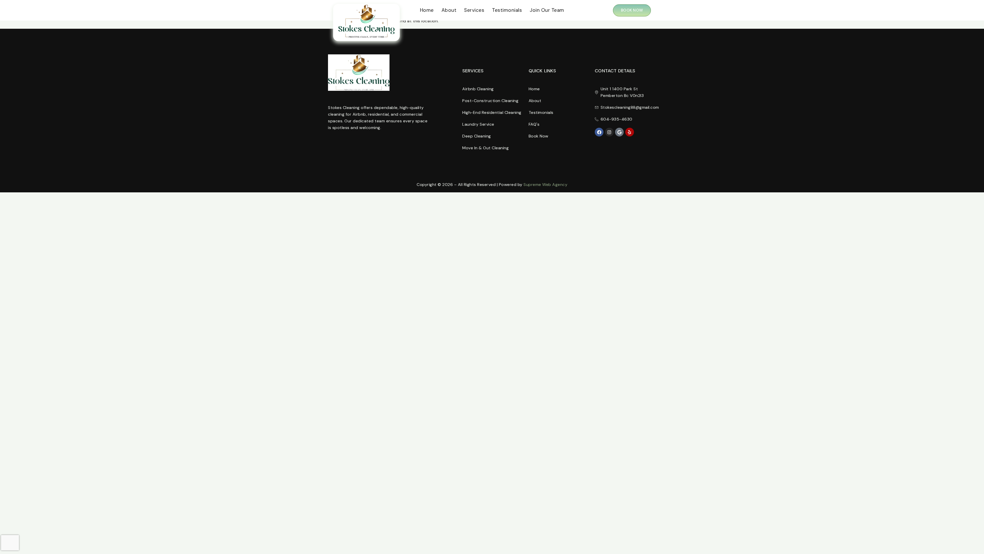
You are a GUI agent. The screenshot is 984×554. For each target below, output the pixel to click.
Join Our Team (547, 10)
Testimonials (507, 10)
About (449, 10)
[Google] (619, 132)
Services (474, 10)
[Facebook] (599, 132)
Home (427, 10)
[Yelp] (629, 132)
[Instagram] (609, 132)
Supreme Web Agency (545, 184)
